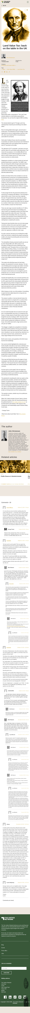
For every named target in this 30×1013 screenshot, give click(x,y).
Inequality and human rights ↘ (8, 65)
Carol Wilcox (10, 507)
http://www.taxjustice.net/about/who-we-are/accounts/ (16, 626)
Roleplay (15, 1003)
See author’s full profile (14, 451)
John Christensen (10, 57)
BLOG (4, 5)
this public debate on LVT (19, 402)
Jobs (2, 953)
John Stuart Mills (11, 69)
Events (3, 947)
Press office (4, 950)
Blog (4, 69)
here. (2, 119)
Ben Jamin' (11, 583)
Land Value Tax (21, 69)
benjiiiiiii (9, 540)
